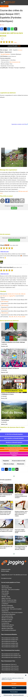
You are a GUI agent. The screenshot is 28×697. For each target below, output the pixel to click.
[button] (25, 675)
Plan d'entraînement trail (15, 62)
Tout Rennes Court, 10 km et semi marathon (12, 612)
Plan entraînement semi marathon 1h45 (11, 655)
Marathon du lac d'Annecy (8, 625)
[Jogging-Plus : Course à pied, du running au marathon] (10, 2)
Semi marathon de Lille (7, 616)
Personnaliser (14, 692)
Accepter (14, 683)
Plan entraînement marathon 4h (9, 641)
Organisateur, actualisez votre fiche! (18, 124)
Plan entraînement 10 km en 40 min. (10, 669)
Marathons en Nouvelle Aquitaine (14, 442)
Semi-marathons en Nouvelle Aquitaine (14, 438)
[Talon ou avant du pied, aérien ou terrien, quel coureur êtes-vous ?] (6, 505)
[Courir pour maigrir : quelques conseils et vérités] (21, 523)
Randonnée (21, 464)
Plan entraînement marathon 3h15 (10, 646)
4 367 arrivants (4, 301)
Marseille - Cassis (6, 596)
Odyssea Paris (5, 610)
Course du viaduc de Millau (8, 607)
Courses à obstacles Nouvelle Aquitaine (14, 448)
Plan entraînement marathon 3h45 (10, 643)
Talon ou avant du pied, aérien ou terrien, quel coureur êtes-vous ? (5, 513)
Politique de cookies (8, 695)
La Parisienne (5, 594)
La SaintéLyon (5, 603)
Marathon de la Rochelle (7, 617)
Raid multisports (14, 453)
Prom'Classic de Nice (6, 621)
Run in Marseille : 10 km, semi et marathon (12, 609)
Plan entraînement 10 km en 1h (9, 664)
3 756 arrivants (4, 313)
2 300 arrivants (4, 309)
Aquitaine (6, 460)
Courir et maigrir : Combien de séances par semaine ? (21, 496)
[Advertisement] (14, 80)
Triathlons (14, 455)
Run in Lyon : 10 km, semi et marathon (10, 589)
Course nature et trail (19, 460)
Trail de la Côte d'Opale (7, 626)
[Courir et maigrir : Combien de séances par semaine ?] (21, 488)
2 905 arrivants (4, 305)
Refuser (14, 687)
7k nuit (19, 316)
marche (23, 316)
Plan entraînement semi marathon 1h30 (11, 657)
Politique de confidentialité (18, 695)
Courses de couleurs (14, 450)
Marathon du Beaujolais (7, 605)
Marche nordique (9, 464)
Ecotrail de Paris (5, 623)
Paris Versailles (5, 593)
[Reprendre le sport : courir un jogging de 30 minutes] (6, 523)
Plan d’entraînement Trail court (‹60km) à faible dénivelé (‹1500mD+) (21, 548)
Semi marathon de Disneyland (9, 630)
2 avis (15, 42)
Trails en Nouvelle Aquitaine (14, 445)
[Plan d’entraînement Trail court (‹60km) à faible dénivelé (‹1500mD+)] (21, 540)
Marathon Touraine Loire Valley (9, 600)
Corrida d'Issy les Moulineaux (8, 614)
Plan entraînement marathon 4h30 (10, 638)
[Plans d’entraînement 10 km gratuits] (6, 488)
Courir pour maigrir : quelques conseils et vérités (20, 531)
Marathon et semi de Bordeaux (9, 601)
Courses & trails (4, 6)
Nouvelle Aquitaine (5, 54)
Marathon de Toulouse (7, 619)
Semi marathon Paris (7, 587)
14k (14, 316)
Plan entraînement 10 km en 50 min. (10, 666)
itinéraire (20, 50)
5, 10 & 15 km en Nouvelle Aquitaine (14, 434)
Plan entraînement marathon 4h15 (10, 639)
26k (10, 316)
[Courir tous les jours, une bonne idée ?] (6, 540)
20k (12, 316)
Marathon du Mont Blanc (7, 628)
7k (16, 316)
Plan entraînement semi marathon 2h (10, 654)
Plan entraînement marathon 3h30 (10, 645)
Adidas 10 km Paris (6, 598)
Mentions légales (5, 571)
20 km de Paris (5, 591)
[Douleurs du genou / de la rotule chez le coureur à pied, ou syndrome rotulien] (21, 505)
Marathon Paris (5, 586)
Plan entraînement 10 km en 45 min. (10, 668)
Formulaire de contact (6, 578)
